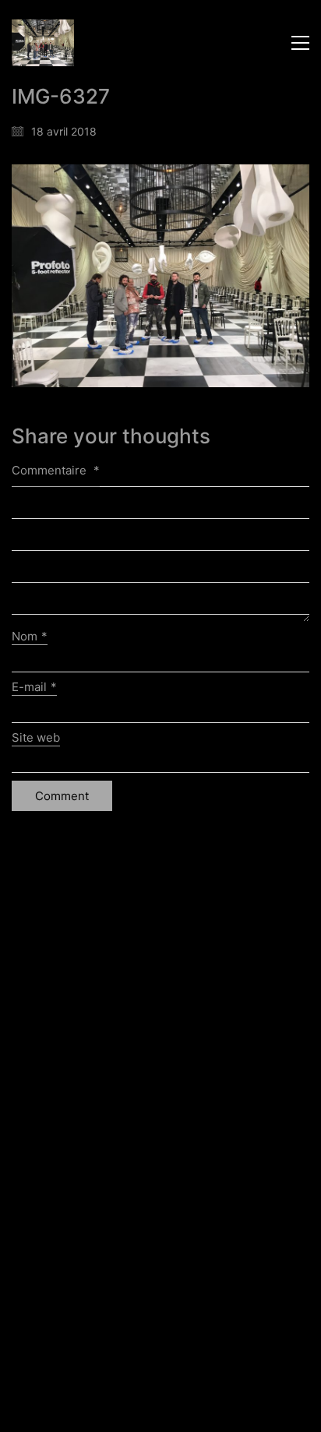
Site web (36, 737)
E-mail (34, 686)
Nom (30, 636)
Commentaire (56, 470)
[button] (300, 43)
